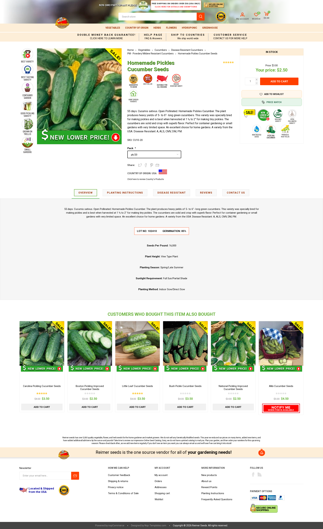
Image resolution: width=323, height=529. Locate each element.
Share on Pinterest (151, 165)
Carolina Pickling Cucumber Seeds (42, 386)
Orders (158, 481)
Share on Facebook (146, 165)
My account (242, 19)
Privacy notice (115, 487)
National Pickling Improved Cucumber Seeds (233, 388)
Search (201, 17)
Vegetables (112, 27)
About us (206, 481)
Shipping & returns (118, 481)
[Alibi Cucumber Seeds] (281, 343)
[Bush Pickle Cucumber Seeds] (185, 343)
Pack (130, 148)
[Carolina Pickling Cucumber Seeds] (42, 343)
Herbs (157, 27)
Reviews (206, 192)
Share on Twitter (140, 165)
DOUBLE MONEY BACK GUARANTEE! (106, 34)
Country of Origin (136, 27)
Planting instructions (125, 192)
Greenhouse (210, 27)
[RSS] (259, 474)
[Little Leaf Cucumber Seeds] (137, 343)
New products (209, 475)
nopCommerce (116, 525)
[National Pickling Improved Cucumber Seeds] (233, 343)
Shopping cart (162, 493)
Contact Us (236, 192)
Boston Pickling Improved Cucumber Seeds (90, 388)
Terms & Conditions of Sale (123, 493)
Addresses (161, 487)
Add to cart (279, 81)
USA (154, 173)
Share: (131, 165)
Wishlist (159, 499)
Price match (273, 102)
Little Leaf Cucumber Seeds (137, 386)
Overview (85, 192)
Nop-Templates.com (155, 525)
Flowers (171, 27)
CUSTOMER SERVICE (230, 34)
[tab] (85, 193)
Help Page (153, 34)
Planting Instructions (212, 493)
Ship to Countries (188, 34)
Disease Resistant (171, 192)
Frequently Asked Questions (216, 499)
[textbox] (157, 17)
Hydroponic (189, 27)
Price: (268, 65)
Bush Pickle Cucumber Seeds (185, 386)
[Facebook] (253, 474)
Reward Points (209, 487)
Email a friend (157, 165)
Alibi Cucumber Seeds (281, 386)
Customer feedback (119, 475)
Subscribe (75, 476)
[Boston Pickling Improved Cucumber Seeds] (89, 343)
